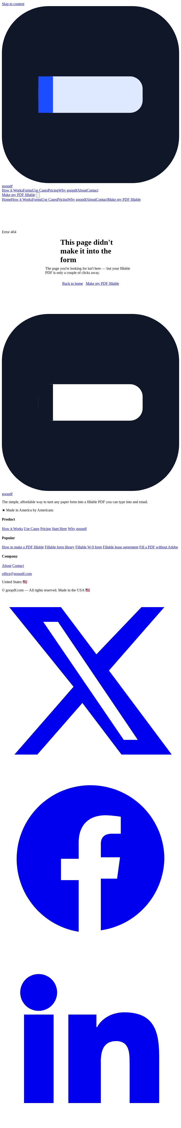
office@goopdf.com (17, 574)
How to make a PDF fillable (23, 547)
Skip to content (13, 4)
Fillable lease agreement (120, 547)
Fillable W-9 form (88, 547)
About (82, 190)
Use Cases (40, 190)
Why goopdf (67, 190)
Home (6, 199)
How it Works (12, 190)
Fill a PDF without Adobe (158, 547)
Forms (27, 190)
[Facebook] (90, 946)
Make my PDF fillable (18, 195)
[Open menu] (38, 195)
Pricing (53, 190)
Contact (92, 190)
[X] (90, 768)
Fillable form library (59, 547)
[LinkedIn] (90, 1124)
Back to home (72, 283)
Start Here (59, 529)
